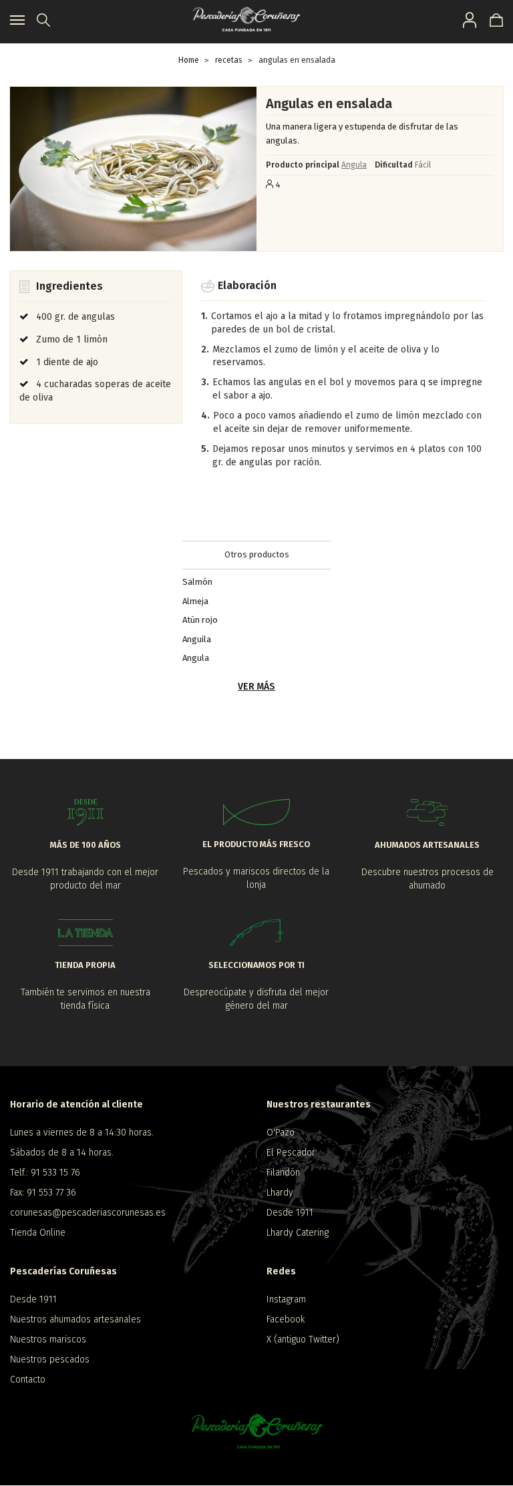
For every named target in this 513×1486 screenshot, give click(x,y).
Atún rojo (200, 620)
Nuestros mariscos (48, 1339)
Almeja (195, 600)
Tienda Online (37, 1232)
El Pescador (291, 1152)
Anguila (196, 639)
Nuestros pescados (50, 1359)
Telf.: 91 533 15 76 (45, 1172)
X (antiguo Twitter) (303, 1339)
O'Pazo (281, 1132)
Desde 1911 (290, 1212)
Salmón (197, 582)
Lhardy (280, 1192)
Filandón (283, 1172)
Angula (354, 165)
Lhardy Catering (298, 1232)
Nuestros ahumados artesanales (75, 1319)
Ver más (256, 686)
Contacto (27, 1379)
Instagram (286, 1299)
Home (188, 60)
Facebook (286, 1319)
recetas (228, 60)
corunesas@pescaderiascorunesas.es (88, 1212)
